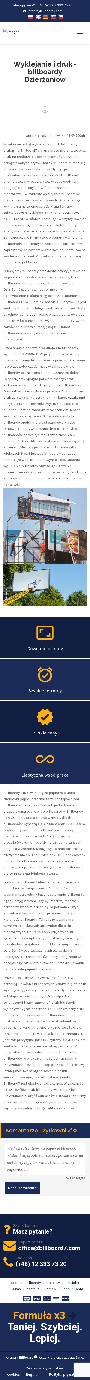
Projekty (53, 1283)
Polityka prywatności (66, 1374)
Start (15, 1283)
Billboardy (32, 1283)
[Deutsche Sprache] (45, 17)
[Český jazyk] (61, 17)
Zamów (50, 1289)
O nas (16, 1289)
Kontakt (32, 1289)
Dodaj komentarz (22, 1188)
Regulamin (35, 1374)
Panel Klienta (72, 1289)
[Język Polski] (30, 17)
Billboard (27, 1357)
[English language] (38, 17)
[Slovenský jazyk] (53, 17)
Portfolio (72, 1283)
